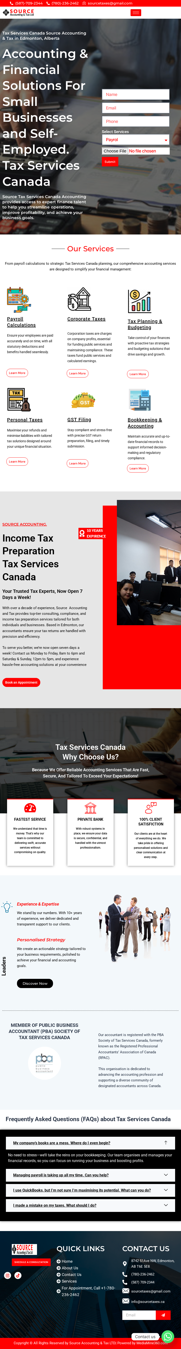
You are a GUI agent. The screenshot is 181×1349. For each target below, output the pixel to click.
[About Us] (87, 1268)
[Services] (87, 1281)
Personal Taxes (25, 420)
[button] (90, 1143)
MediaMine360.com (152, 1343)
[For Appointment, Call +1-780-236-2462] (87, 1291)
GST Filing (79, 419)
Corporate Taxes (86, 319)
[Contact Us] (87, 1274)
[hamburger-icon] (136, 12)
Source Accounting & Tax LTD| (92, 1343)
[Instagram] (7, 1275)
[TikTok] (17, 1275)
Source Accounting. (24, 524)
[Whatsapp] (167, 1336)
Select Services (115, 131)
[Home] (87, 1261)
